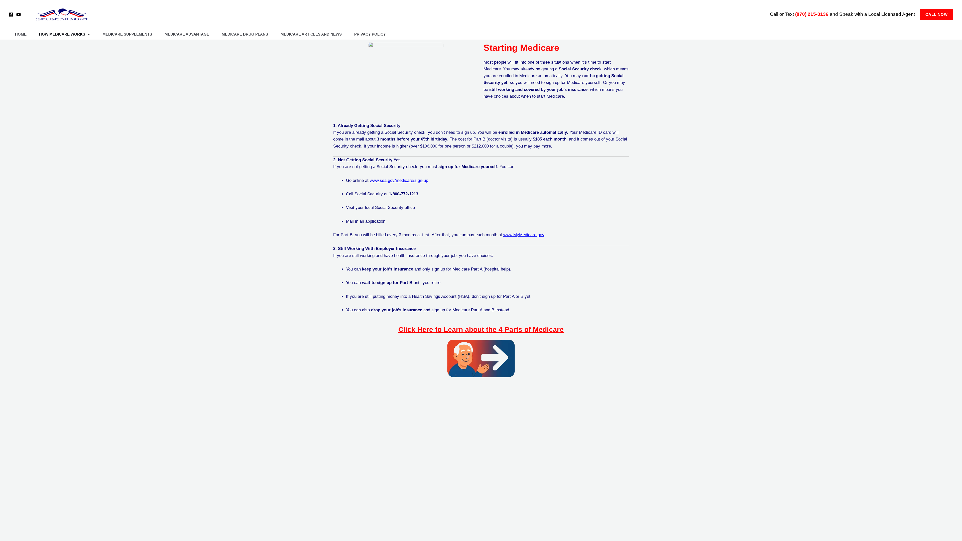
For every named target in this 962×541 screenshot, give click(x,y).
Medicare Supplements (127, 34)
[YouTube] (18, 14)
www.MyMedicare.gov (523, 234)
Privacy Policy (370, 34)
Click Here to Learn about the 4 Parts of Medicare (481, 329)
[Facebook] (11, 14)
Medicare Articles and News (311, 34)
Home (21, 34)
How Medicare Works (62, 34)
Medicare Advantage (187, 34)
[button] (936, 14)
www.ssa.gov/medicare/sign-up (399, 180)
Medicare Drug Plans (245, 34)
